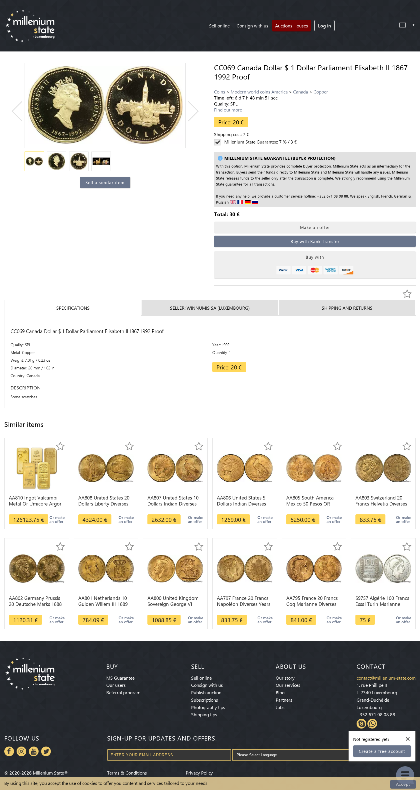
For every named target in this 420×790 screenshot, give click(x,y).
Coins (219, 92)
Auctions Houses (291, 26)
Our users (116, 685)
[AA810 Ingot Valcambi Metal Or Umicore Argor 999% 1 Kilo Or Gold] (36, 468)
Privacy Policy (199, 773)
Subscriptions (204, 700)
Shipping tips (204, 714)
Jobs (280, 707)
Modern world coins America (259, 92)
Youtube (34, 751)
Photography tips (208, 707)
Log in (324, 26)
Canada (300, 92)
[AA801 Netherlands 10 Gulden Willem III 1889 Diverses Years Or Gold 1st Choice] (106, 568)
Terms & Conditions (127, 773)
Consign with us (252, 26)
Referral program (123, 692)
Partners (284, 700)
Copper (320, 92)
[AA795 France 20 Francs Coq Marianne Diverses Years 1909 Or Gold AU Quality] (314, 568)
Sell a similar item (105, 182)
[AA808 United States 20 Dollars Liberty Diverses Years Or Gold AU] (106, 468)
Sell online (219, 26)
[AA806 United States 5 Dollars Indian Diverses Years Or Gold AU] (245, 468)
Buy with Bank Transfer (315, 241)
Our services (288, 685)
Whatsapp (372, 724)
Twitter (46, 751)
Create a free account (382, 751)
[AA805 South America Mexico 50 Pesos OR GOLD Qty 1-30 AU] (314, 468)
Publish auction (206, 692)
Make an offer (315, 227)
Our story (285, 678)
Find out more (228, 110)
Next (189, 111)
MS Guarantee (120, 678)
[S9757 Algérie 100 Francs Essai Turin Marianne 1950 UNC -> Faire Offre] (383, 568)
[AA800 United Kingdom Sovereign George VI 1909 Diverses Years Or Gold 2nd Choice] (175, 568)
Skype (361, 724)
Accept (403, 784)
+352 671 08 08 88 (376, 714)
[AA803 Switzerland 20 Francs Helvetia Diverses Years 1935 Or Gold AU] (383, 468)
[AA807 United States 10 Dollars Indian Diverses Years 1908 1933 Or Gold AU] (175, 468)
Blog (280, 692)
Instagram (21, 751)
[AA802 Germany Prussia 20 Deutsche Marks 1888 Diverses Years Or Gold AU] (37, 568)
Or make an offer (57, 519)
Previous (21, 111)
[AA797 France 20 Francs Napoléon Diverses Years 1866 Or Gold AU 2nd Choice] (245, 568)
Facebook (9, 751)
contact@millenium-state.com (386, 678)
